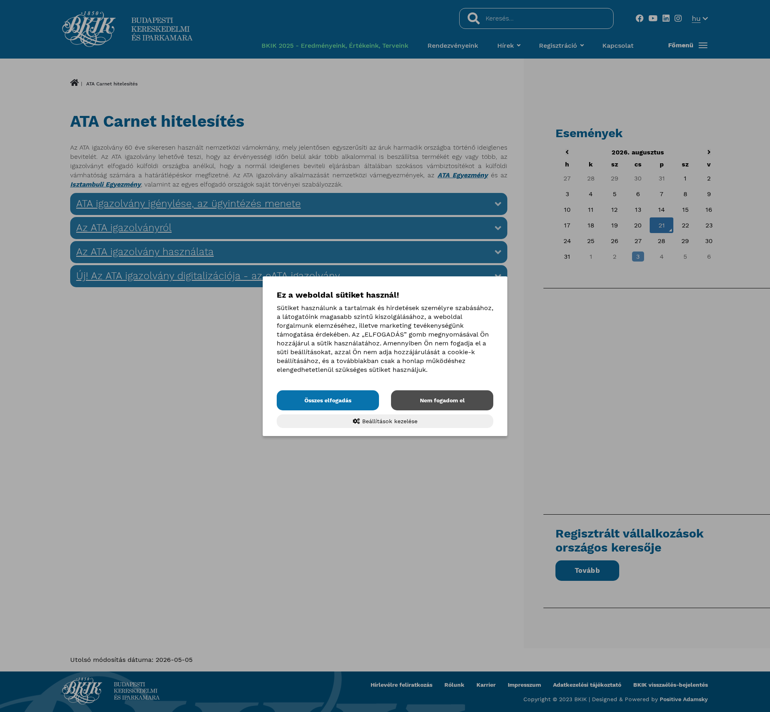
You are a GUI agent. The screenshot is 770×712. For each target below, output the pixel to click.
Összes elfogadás (327, 400)
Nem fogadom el (442, 400)
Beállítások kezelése (388, 421)
